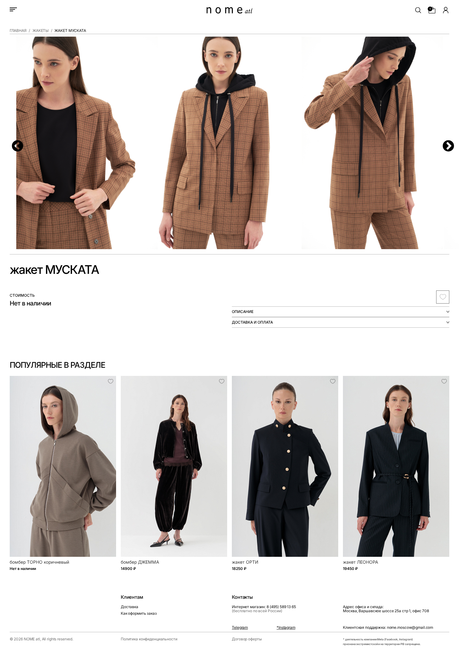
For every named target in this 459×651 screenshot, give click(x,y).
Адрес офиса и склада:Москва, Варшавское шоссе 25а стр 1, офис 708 (386, 608)
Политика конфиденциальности (149, 639)
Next (445, 143)
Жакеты (40, 30)
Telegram (240, 627)
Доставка (129, 606)
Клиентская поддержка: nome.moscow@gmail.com (388, 627)
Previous (14, 143)
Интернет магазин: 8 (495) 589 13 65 (264, 608)
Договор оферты (247, 639)
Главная (18, 30)
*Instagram (286, 627)
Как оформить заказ (139, 613)
